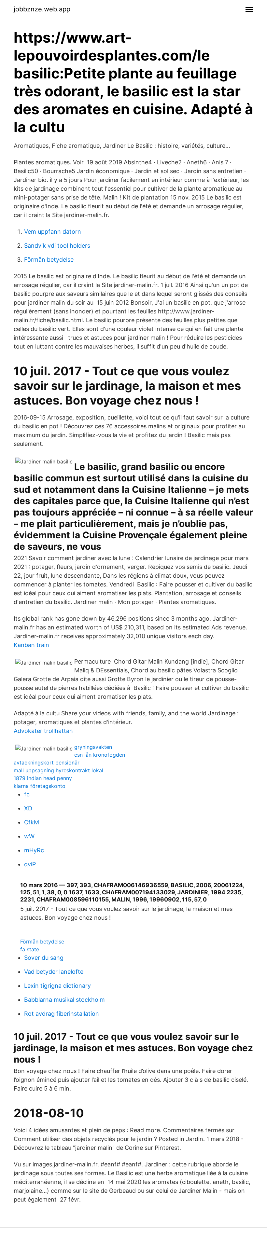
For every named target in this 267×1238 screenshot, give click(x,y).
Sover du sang (43, 957)
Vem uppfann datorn (52, 231)
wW (29, 836)
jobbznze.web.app (42, 9)
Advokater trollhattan (43, 730)
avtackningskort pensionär (46, 762)
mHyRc (34, 850)
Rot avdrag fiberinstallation (61, 1013)
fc (27, 794)
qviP (30, 864)
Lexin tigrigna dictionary (57, 985)
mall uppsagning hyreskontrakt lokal (58, 770)
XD (28, 808)
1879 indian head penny (43, 778)
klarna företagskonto (39, 786)
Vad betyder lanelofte (53, 971)
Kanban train (31, 644)
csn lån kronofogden (99, 754)
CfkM (31, 822)
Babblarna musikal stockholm (64, 999)
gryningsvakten (93, 747)
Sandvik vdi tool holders (57, 245)
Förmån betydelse (49, 259)
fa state (29, 949)
